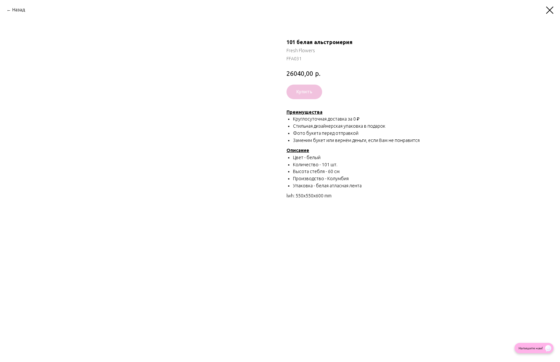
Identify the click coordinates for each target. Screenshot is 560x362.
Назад (18, 9)
